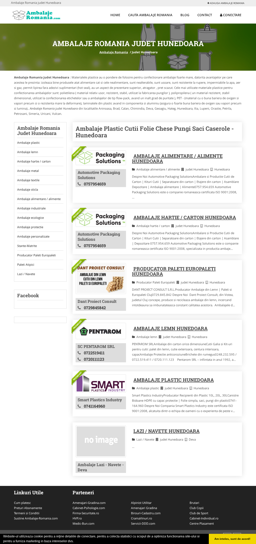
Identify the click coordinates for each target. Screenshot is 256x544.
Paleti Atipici (25, 265)
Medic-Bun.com (83, 523)
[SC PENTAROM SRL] (101, 331)
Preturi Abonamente (28, 508)
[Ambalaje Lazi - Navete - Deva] (101, 441)
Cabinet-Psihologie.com (89, 508)
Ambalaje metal (28, 171)
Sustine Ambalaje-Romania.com (36, 518)
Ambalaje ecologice (30, 218)
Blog (184, 15)
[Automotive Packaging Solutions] (101, 157)
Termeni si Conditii (26, 513)
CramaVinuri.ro (141, 518)
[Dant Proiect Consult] (101, 278)
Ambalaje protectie (30, 227)
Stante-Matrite (27, 246)
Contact (204, 15)
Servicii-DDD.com (143, 523)
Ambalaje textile (28, 180)
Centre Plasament (202, 523)
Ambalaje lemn (27, 152)
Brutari (194, 503)
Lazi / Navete (26, 274)
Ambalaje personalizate (33, 236)
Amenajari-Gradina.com (89, 503)
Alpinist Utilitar (141, 503)
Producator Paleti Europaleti (36, 255)
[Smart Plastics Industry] (101, 383)
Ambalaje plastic (28, 143)
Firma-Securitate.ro (86, 513)
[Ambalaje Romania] (37, 14)
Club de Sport (199, 513)
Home (115, 15)
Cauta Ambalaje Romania (150, 15)
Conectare (231, 15)
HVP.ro (77, 518)
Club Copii (197, 508)
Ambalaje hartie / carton (34, 161)
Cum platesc (22, 503)
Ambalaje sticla (27, 189)
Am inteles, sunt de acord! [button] (232, 538)
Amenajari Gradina (144, 508)
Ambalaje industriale (31, 208)
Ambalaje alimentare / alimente (39, 199)
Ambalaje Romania (113, 52)
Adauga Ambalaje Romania (226, 3)
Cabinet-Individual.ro (204, 518)
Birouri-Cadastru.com (146, 513)
